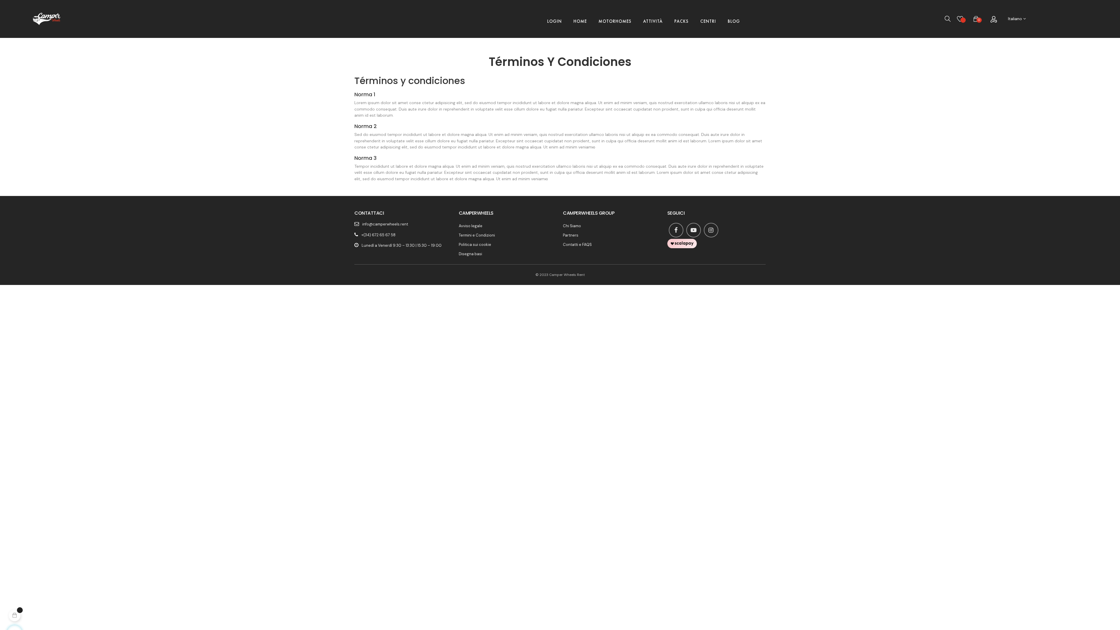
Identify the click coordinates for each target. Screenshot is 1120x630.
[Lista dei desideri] (960, 19)
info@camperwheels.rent (385, 224)
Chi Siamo (572, 225)
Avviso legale (470, 225)
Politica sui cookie (475, 244)
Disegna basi (470, 253)
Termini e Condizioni (477, 235)
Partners (570, 235)
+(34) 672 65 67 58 (378, 234)
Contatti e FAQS (577, 244)
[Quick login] (993, 19)
